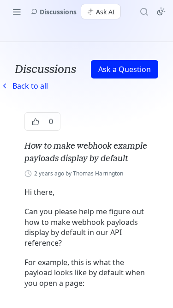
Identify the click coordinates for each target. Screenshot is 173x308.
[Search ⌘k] (144, 11)
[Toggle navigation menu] (16, 11)
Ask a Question (124, 69)
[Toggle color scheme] (161, 11)
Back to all (24, 86)
